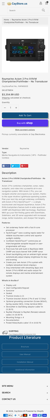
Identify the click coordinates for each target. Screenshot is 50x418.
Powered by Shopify (35, 411)
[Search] (43, 10)
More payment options (25, 130)
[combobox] (27, 10)
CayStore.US (19, 411)
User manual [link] (25, 354)
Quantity (6, 102)
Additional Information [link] (25, 370)
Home (6, 20)
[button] (4, 3)
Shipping (6, 98)
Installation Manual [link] (25, 362)
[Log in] (41, 3)
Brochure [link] (25, 347)
